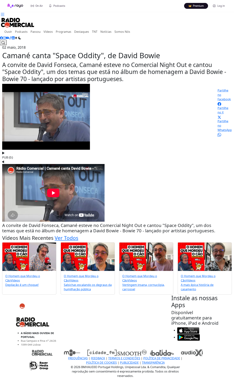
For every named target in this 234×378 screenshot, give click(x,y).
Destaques (81, 32)
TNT (94, 32)
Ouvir (9, 31)
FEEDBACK (98, 358)
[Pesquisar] (3, 42)
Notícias (106, 32)
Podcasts (21, 32)
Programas (63, 32)
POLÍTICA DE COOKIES (101, 363)
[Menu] (2, 14)
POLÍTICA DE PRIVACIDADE (161, 358)
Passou (36, 32)
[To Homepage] (15, 6)
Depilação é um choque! (22, 285)
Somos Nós (122, 32)
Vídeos (48, 32)
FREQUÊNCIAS (78, 358)
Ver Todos (66, 237)
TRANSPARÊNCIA (153, 363)
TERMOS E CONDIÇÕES (124, 358)
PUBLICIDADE (129, 363)
